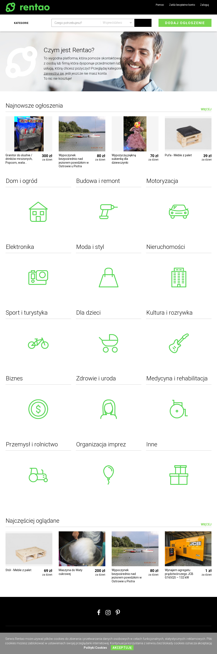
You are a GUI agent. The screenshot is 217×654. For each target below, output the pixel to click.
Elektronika (20, 246)
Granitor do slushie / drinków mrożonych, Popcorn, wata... (19, 159)
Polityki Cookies (95, 647)
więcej (206, 524)
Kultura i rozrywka (169, 312)
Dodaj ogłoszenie (185, 23)
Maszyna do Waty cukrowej (70, 572)
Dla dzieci (88, 312)
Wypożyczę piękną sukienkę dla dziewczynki (124, 159)
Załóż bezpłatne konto (182, 4)
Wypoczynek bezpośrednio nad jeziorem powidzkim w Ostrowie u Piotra (74, 161)
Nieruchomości (165, 246)
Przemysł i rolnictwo (32, 444)
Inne (151, 444)
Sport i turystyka (27, 312)
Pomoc (160, 4)
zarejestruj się (54, 73)
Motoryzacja (162, 180)
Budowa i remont (98, 180)
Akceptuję (122, 647)
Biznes (14, 378)
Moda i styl (90, 246)
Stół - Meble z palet (18, 570)
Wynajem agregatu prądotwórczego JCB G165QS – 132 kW (179, 573)
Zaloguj (204, 4)
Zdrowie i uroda (96, 378)
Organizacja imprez (101, 444)
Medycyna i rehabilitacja (177, 378)
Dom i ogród (21, 180)
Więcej (206, 109)
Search (143, 23)
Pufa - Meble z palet (178, 155)
